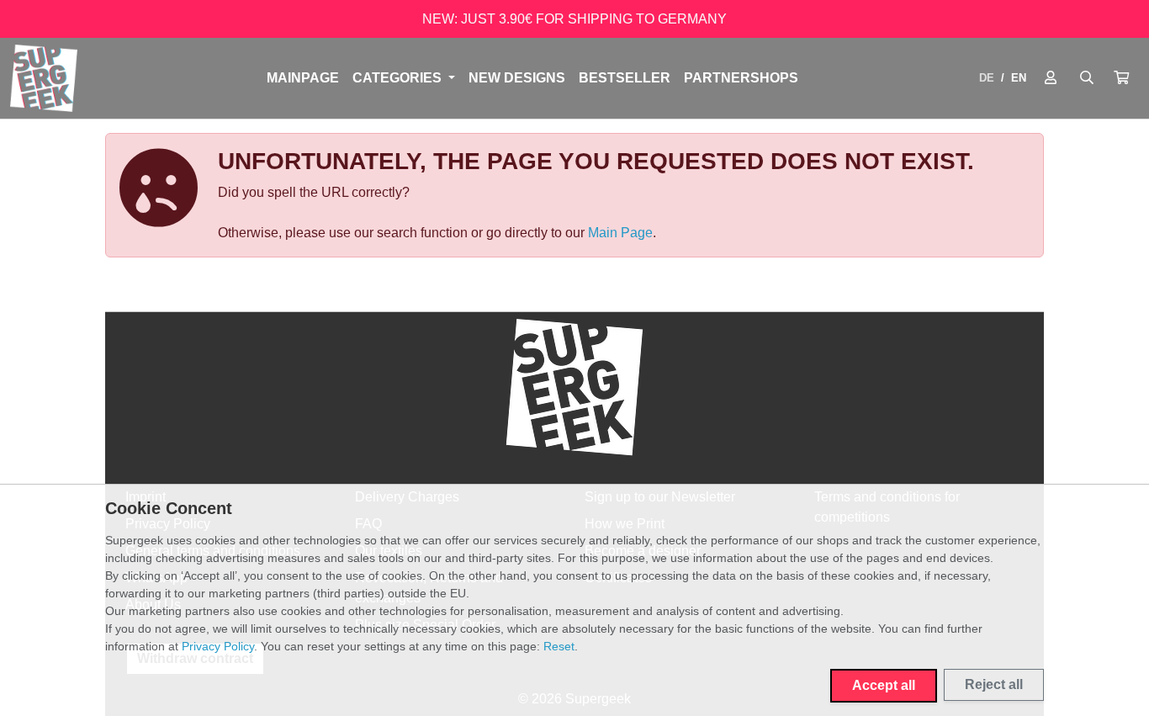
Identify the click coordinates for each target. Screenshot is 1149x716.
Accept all (883, 685)
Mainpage (303, 78)
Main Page (620, 232)
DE (986, 78)
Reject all (994, 684)
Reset (558, 646)
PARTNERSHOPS (741, 78)
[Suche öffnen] (1087, 78)
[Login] (1051, 78)
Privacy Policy (218, 646)
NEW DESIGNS (517, 78)
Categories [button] (398, 78)
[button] (1121, 78)
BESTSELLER (624, 78)
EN (1018, 78)
